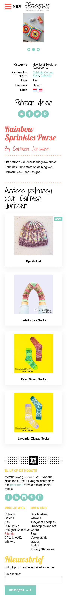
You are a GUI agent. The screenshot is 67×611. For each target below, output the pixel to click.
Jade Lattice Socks (33, 320)
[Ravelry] (39, 497)
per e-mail (16, 485)
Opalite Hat (33, 261)
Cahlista (46, 75)
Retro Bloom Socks (33, 379)
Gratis (58, 219)
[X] (37, 114)
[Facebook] (8, 497)
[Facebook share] (29, 114)
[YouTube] (16, 497)
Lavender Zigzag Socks (33, 438)
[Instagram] (24, 497)
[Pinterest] (45, 114)
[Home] (37, 7)
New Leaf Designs (28, 172)
